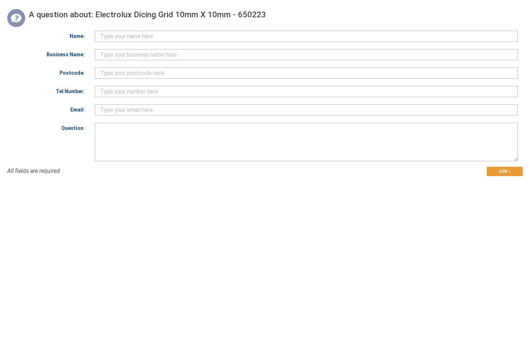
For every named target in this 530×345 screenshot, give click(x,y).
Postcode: (72, 73)
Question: (73, 128)
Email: (77, 110)
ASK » (505, 171)
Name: (77, 36)
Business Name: (66, 54)
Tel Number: (70, 91)
